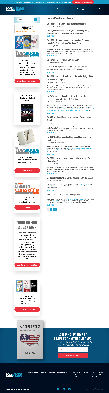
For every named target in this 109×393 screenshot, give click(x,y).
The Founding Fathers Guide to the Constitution (78, 109)
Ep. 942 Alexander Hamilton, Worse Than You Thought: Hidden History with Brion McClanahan (69, 98)
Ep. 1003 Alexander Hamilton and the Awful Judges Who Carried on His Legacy (70, 78)
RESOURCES (60, 372)
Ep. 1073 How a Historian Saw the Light (63, 60)
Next (54, 210)
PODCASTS (44, 372)
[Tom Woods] (15, 8)
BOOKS (30, 372)
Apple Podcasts (72, 199)
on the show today (84, 184)
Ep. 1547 (55, 201)
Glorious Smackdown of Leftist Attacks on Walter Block (70, 178)
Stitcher (81, 199)
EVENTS (52, 372)
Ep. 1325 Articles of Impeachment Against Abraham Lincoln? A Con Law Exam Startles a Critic (68, 42)
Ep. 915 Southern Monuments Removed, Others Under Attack (69, 119)
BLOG (36, 372)
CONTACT (85, 372)
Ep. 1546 (70, 202)
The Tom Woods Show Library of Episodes (64, 194)
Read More (50, 36)
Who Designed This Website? (94, 389)
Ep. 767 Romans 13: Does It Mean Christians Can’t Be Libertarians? (68, 160)
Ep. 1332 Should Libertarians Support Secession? (67, 23)
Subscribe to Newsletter (83, 2)
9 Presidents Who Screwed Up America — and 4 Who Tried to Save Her (70, 109)
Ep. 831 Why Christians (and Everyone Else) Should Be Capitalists (69, 139)
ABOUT (69, 372)
